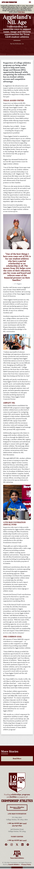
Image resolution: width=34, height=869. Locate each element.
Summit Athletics (14, 864)
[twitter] (17, 845)
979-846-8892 (17, 826)
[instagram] (11, 845)
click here (21, 12)
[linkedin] (22, 845)
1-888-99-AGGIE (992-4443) (17, 823)
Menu (30, 1)
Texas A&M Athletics (17, 858)
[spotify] (28, 845)
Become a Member (17, 807)
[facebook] (6, 845)
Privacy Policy (26, 864)
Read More (17, 759)
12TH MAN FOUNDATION (9, 2)
